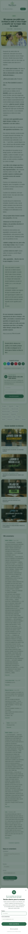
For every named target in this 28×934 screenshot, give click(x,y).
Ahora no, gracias (14, 928)
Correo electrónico (5, 916)
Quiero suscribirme (14, 924)
